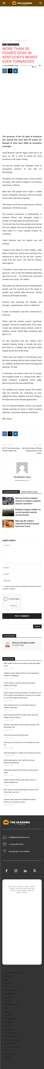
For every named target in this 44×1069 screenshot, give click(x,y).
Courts (6, 1008)
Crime (6, 1012)
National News (8, 997)
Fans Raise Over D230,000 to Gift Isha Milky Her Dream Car (21, 744)
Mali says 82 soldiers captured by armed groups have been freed (27, 523)
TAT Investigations (10, 1036)
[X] (10, 70)
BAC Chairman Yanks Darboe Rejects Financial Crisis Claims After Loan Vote (21, 791)
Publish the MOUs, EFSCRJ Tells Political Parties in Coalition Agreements (20, 781)
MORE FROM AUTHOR (29, 492)
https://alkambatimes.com (22, 480)
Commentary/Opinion (11, 990)
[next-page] (7, 532)
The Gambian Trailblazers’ (12, 1047)
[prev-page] (3, 532)
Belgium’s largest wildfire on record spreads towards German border (28, 512)
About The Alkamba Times (12, 973)
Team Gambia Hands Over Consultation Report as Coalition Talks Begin (20, 706)
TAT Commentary (9, 1019)
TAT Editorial (8, 1022)
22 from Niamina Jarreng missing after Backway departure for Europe (19, 684)
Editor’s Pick (8, 1015)
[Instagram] (16, 871)
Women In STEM (9, 1054)
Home (4, 41)
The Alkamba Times (11, 65)
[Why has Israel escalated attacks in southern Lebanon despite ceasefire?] (8, 501)
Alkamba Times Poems (11, 1004)
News (10, 41)
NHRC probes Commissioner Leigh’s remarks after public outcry (22, 665)
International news (21, 41)
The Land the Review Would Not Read (16, 735)
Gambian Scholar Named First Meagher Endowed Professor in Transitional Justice (19, 801)
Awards (6, 980)
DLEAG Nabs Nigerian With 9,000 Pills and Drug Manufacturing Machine (19, 761)
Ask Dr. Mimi (8, 976)
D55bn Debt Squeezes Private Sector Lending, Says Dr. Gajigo (21, 771)
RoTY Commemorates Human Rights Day (11, 449)
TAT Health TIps (9, 1029)
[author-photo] (22, 473)
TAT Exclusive (8, 1026)
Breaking (7, 983)
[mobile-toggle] (4, 3)
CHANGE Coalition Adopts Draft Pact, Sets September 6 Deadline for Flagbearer (21, 674)
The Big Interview (9, 1044)
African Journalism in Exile (23, 642)
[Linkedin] (15, 70)
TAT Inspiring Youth (10, 1033)
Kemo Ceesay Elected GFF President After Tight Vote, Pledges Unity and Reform (21, 716)
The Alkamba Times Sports (12, 1040)
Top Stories (7, 1001)
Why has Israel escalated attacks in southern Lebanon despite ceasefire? (28, 501)
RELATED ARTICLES (11, 492)
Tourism (6, 1051)
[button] (40, 3)
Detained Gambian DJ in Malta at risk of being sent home (22, 753)
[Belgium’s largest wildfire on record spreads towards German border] (8, 512)
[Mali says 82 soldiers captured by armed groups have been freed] (8, 524)
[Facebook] (4, 70)
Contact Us (7, 987)
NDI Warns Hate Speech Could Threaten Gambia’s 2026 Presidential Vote (21, 726)
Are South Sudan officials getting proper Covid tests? (32, 450)
